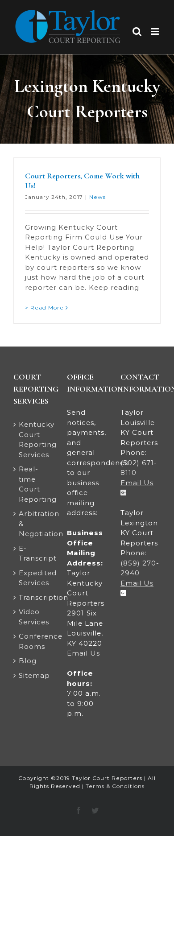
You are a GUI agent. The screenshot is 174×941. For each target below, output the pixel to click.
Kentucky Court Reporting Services (34, 439)
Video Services (34, 616)
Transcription (34, 597)
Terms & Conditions (115, 786)
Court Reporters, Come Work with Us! (82, 180)
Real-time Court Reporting (34, 484)
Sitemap (34, 675)
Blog (28, 660)
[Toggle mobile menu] (156, 31)
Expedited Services (34, 578)
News (97, 197)
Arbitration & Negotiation (34, 523)
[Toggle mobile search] (137, 31)
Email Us (83, 653)
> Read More (44, 307)
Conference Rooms (34, 641)
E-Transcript (34, 553)
